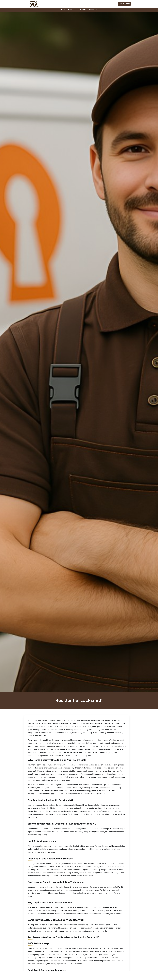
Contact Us (93, 10)
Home (63, 10)
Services (71, 10)
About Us (82, 10)
